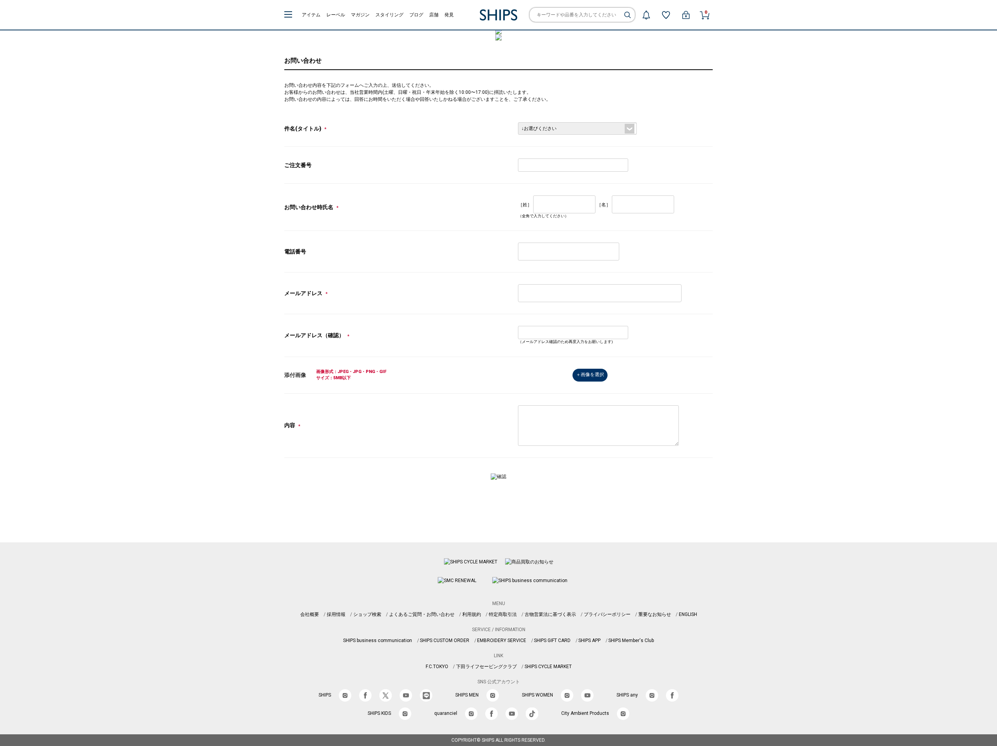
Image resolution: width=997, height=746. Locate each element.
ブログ (416, 15)
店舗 (434, 15)
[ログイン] (685, 14)
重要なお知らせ (654, 614)
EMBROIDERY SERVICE (501, 640)
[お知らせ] (646, 14)
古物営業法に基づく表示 (550, 614)
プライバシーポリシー (607, 614)
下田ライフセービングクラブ (486, 666)
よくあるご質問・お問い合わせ (421, 614)
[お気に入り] (666, 14)
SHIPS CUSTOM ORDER (444, 640)
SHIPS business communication (377, 640)
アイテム (311, 15)
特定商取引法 (503, 614)
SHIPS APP (589, 640)
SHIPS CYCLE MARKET (548, 666)
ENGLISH (688, 614)
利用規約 (471, 614)
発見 (449, 15)
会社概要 (309, 614)
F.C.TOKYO (437, 666)
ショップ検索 (367, 614)
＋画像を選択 (590, 374)
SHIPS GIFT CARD (552, 640)
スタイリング (389, 15)
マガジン (360, 15)
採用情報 (336, 614)
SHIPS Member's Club (631, 640)
